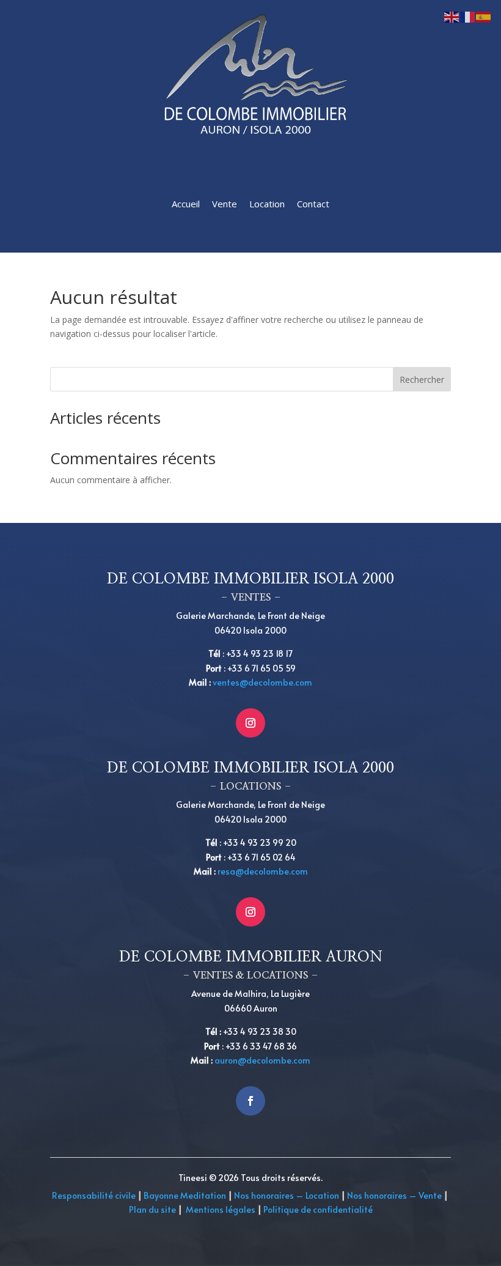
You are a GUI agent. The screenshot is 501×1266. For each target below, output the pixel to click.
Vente (224, 204)
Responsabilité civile (94, 1195)
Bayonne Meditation (184, 1195)
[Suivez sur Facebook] (250, 1101)
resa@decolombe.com (263, 871)
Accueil (186, 204)
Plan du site (152, 1209)
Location (267, 204)
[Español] (484, 16)
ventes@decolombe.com (262, 682)
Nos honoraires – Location (286, 1195)
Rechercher (422, 379)
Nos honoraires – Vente (395, 1195)
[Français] (468, 16)
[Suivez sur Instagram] (250, 723)
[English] (452, 16)
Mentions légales (220, 1209)
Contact (313, 204)
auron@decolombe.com (262, 1060)
